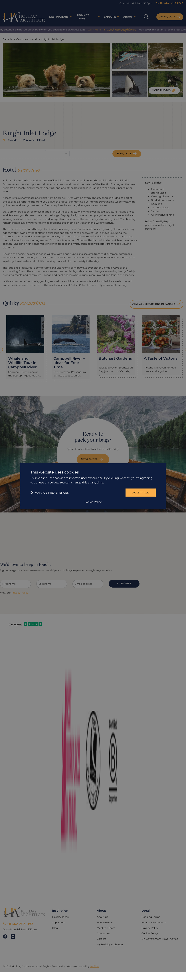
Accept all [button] (140, 492)
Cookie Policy (92, 501)
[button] (49, 492)
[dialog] (93, 486)
